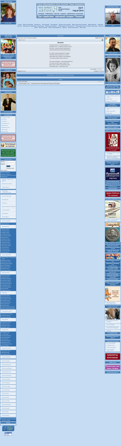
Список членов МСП (111, 111)
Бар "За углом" (5, 131)
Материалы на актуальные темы (112, 183)
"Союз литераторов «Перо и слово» (111, 350)
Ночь (113, 25)
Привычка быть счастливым (8, 88)
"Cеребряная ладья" (111, 345)
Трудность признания (112, 52)
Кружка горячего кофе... (113, 82)
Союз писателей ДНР (111, 343)
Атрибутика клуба (5, 127)
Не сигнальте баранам (8, 111)
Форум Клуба (5, 125)
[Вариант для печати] (102, 40)
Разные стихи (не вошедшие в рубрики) (28, 37)
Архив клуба (4, 129)
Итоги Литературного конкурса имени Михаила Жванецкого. (112, 327)
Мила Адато (99, 37)
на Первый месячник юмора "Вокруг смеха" (111, 303)
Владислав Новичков (23, 81)
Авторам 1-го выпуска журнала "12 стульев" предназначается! (113, 220)
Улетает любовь (8, 23)
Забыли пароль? (4, 170)
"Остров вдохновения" (111, 347)
